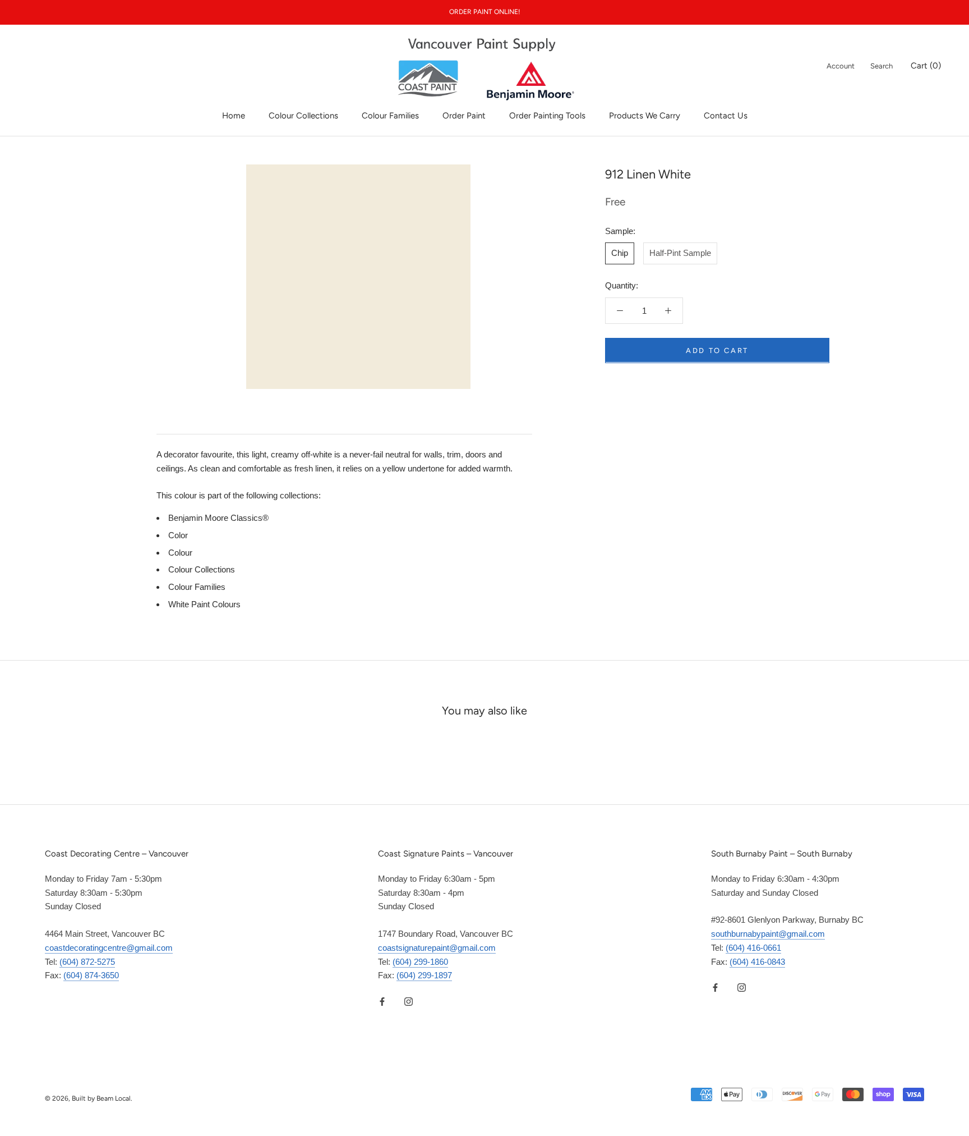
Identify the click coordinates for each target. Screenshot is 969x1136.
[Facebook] (382, 1001)
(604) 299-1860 (420, 961)
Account (841, 66)
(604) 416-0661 (753, 947)
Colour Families (390, 116)
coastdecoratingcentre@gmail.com (109, 947)
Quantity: (621, 285)
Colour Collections (303, 116)
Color (178, 535)
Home (233, 116)
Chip (619, 253)
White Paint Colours (204, 604)
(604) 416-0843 (757, 961)
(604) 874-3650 (91, 975)
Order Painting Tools (547, 116)
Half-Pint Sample (680, 253)
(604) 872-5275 (87, 961)
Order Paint (464, 116)
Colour (180, 552)
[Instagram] (408, 1001)
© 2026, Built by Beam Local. (88, 1098)
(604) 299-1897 (424, 975)
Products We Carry (644, 116)
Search (881, 66)
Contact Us (725, 116)
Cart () (926, 66)
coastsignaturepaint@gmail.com (437, 947)
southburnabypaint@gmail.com (768, 933)
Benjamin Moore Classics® (218, 518)
